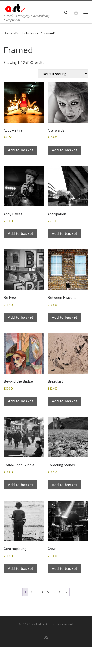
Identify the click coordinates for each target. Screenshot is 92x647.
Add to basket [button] (20, 150)
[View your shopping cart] (76, 12)
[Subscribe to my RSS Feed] (46, 638)
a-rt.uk (37, 624)
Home (8, 33)
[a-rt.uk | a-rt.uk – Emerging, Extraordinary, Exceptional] (15, 7)
